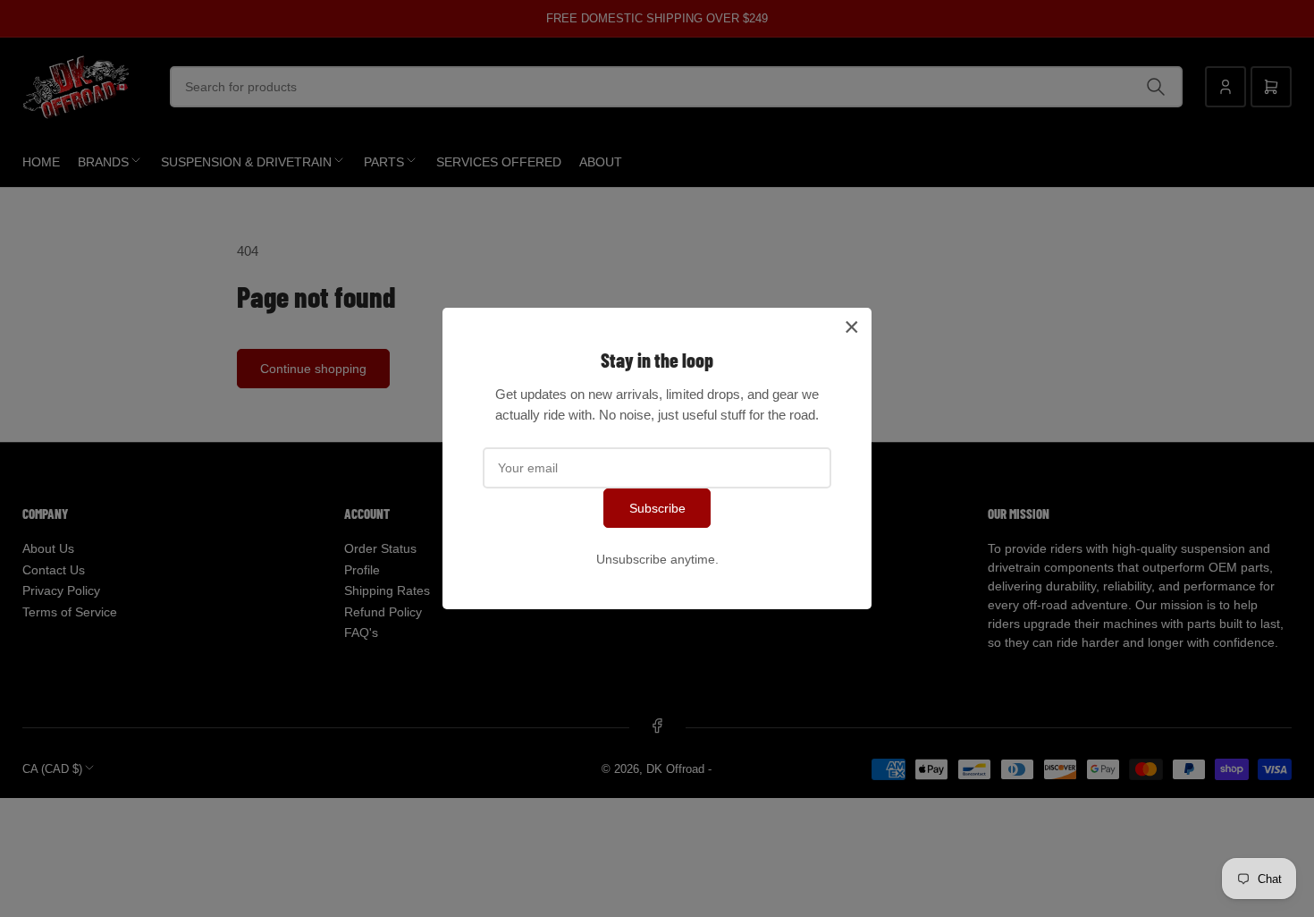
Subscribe (657, 508)
